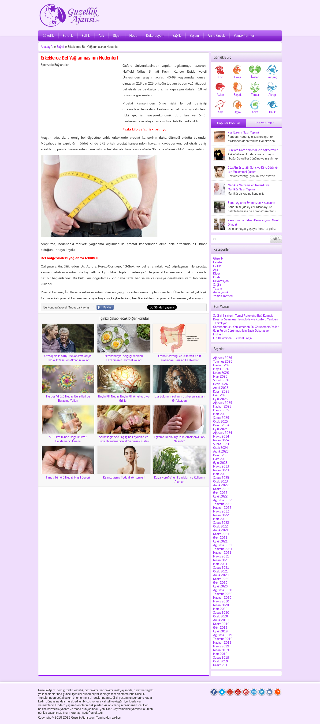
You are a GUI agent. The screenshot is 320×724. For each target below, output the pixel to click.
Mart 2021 (220, 564)
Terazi (255, 95)
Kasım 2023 (221, 455)
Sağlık (176, 35)
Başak (238, 95)
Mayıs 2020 (221, 601)
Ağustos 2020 (222, 590)
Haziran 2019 (222, 642)
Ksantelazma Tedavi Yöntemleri (124, 477)
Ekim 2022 (220, 492)
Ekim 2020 (220, 582)
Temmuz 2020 (222, 594)
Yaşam (194, 35)
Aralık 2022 (221, 485)
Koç (220, 77)
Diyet (116, 35)
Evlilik (86, 35)
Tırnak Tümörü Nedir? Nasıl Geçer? (68, 477)
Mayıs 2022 (221, 511)
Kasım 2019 (221, 624)
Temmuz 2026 (222, 361)
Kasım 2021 (221, 534)
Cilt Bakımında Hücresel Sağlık (232, 338)
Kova (255, 112)
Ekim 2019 (220, 627)
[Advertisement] (80, 99)
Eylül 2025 (220, 399)
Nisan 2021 (221, 560)
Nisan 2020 (221, 605)
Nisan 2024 (221, 440)
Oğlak (237, 112)
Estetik (68, 35)
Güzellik (48, 35)
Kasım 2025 (221, 391)
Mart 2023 (220, 474)
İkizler (255, 77)
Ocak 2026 (220, 384)
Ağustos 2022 (222, 500)
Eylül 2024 (220, 429)
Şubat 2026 (221, 380)
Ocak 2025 (220, 421)
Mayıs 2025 (221, 410)
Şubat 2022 (221, 522)
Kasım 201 (220, 665)
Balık (272, 112)
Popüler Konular (228, 123)
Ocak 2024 (220, 447)
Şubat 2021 (221, 567)
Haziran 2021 (222, 552)
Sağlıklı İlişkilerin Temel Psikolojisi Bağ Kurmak (243, 315)
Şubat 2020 (221, 612)
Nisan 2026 (221, 373)
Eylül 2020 (220, 586)
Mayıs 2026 (221, 369)
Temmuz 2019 (222, 639)
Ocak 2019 (220, 661)
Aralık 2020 (221, 575)
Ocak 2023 (220, 481)
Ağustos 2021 (222, 545)
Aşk (101, 35)
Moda (133, 35)
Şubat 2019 (221, 657)
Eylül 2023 (220, 462)
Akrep (272, 95)
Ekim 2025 (220, 395)
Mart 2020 (220, 609)
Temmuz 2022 (222, 504)
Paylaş (105, 307)
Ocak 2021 (220, 571)
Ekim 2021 (220, 537)
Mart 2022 (220, 519)
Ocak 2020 (220, 616)
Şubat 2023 (221, 477)
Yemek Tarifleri (244, 35)
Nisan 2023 (221, 470)
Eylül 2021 (220, 541)
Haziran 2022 (222, 507)
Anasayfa (47, 46)
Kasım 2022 (221, 489)
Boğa (237, 77)
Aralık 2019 (221, 620)
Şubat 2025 (221, 418)
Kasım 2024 (221, 425)
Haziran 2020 (222, 597)
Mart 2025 (220, 414)
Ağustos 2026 (222, 358)
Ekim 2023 (220, 459)
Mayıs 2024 (221, 436)
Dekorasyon (155, 35)
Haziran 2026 (222, 365)
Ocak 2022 (220, 526)
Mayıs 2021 (221, 556)
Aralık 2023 (221, 451)
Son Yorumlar (264, 123)
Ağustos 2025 (222, 403)
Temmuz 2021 (222, 549)
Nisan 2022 (221, 515)
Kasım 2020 (221, 579)
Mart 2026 (220, 376)
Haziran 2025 (222, 406)
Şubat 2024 (221, 444)
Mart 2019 (220, 654)
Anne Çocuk (216, 35)
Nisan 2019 (221, 650)
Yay (220, 112)
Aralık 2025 (221, 388)
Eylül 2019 (220, 631)
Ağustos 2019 (222, 635)
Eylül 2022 (220, 496)
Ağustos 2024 (222, 432)
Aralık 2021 (221, 530)
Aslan (220, 95)
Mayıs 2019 (221, 646)
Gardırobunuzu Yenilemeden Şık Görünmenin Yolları (246, 327)
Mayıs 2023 (221, 466)
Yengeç (272, 77)
